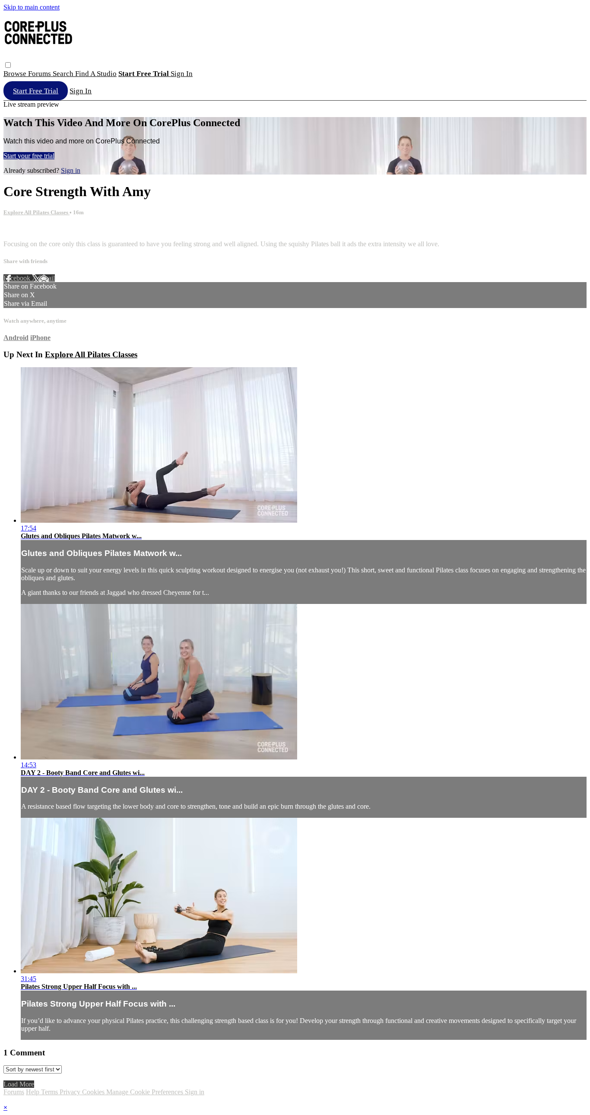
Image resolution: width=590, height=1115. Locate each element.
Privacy (71, 1092)
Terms (50, 1092)
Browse (15, 74)
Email (47, 278)
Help (33, 1092)
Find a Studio (96, 74)
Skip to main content (31, 7)
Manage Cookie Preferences (145, 1092)
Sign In (81, 91)
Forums (40, 74)
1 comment (18, 229)
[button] (8, 65)
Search (64, 74)
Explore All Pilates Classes (36, 212)
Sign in (182, 74)
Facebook (17, 278)
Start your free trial (28, 155)
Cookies (94, 1092)
